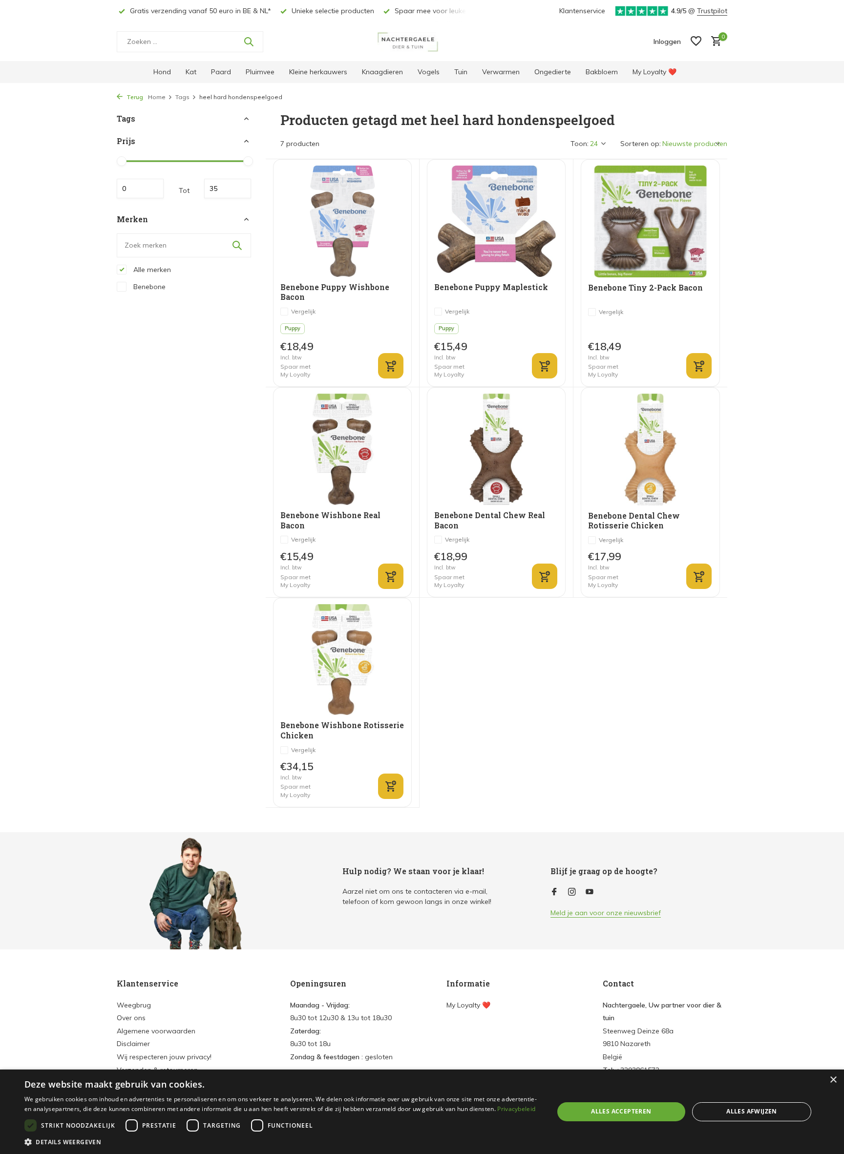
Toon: (579, 143)
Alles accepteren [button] (621, 1111)
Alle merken (151, 269)
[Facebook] (554, 892)
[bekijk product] (699, 576)
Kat (191, 71)
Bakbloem (602, 71)
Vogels (429, 71)
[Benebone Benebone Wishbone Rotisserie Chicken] (342, 659)
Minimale (140, 188)
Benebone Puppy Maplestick (491, 287)
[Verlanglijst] (696, 42)
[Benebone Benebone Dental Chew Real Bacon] (496, 449)
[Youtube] (589, 892)
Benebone (148, 286)
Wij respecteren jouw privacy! (164, 1056)
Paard (221, 71)
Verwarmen (501, 71)
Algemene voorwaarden (156, 1031)
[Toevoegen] (390, 365)
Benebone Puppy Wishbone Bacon (334, 292)
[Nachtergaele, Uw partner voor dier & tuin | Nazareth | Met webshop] (421, 41)
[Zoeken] (248, 41)
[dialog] (422, 1112)
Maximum (227, 188)
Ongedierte (552, 71)
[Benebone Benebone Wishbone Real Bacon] (342, 449)
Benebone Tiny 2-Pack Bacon (645, 288)
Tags (182, 97)
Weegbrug (134, 1005)
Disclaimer (133, 1043)
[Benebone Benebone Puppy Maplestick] (496, 221)
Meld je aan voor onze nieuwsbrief (605, 912)
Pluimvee (260, 71)
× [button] (833, 1080)
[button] (281, 1142)
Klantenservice (582, 10)
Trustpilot (712, 10)
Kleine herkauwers (318, 71)
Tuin (460, 71)
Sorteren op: (640, 143)
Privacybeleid (516, 1109)
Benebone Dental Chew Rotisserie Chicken (634, 521)
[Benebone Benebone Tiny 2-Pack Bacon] (650, 221)
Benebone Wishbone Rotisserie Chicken (342, 730)
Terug (134, 97)
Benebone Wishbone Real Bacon (330, 520)
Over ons (131, 1017)
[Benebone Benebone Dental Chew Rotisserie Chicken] (650, 449)
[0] (713, 42)
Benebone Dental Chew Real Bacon (489, 520)
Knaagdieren (382, 71)
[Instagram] (572, 892)
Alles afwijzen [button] (751, 1111)
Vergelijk (303, 311)
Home (157, 97)
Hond (162, 71)
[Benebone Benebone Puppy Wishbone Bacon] (342, 221)
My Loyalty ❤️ (654, 71)
